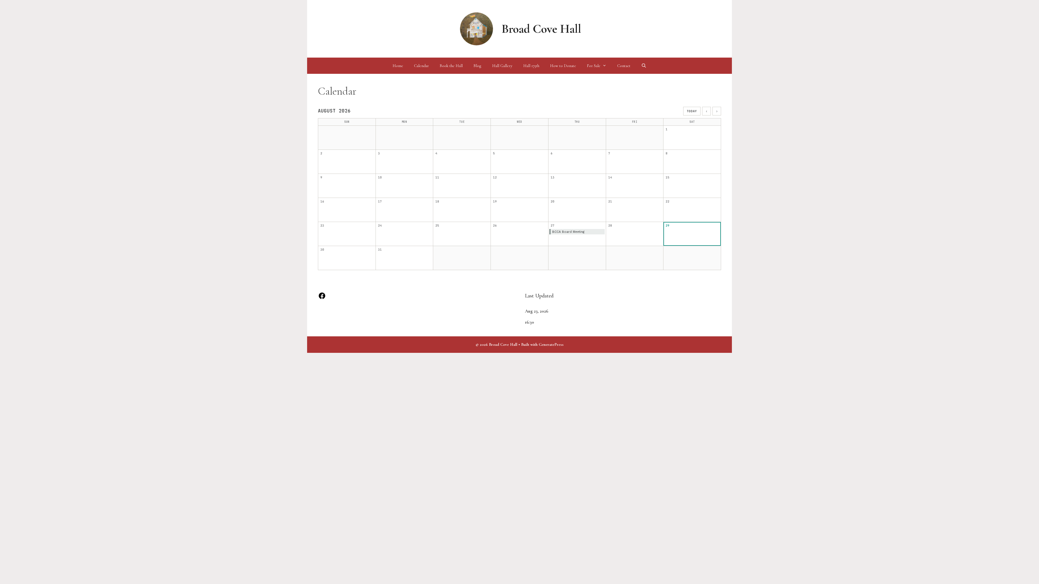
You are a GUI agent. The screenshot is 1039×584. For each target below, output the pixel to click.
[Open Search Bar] (644, 66)
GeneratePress (551, 344)
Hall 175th (531, 65)
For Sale (593, 65)
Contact (623, 65)
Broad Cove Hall (541, 28)
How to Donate (563, 65)
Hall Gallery (502, 65)
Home (398, 65)
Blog (477, 65)
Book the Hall (451, 65)
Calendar (421, 65)
